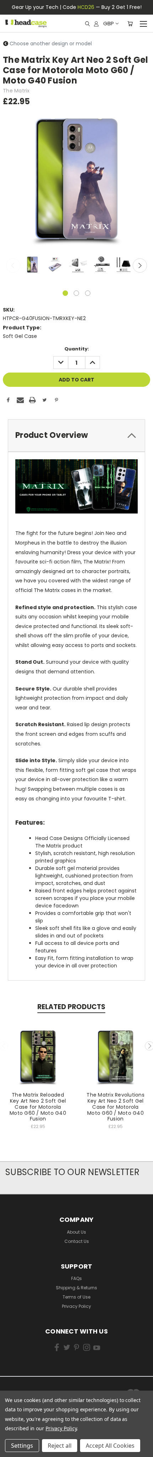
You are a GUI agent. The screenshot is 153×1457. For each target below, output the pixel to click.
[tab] (76, 435)
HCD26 (86, 7)
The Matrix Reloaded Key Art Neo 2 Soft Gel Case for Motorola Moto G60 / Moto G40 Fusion (38, 1106)
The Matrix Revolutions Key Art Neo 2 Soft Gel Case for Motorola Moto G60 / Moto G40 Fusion (115, 1106)
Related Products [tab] (71, 1007)
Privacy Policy (76, 1306)
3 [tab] (87, 293)
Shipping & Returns (76, 1288)
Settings (22, 1446)
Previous (13, 265)
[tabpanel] (31, 265)
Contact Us (76, 1241)
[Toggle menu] (143, 23)
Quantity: (76, 348)
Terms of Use (76, 1297)
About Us (76, 1232)
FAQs (76, 1278)
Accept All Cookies (110, 1446)
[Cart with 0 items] (130, 23)
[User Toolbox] (96, 23)
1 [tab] (65, 293)
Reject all (60, 1446)
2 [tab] (76, 293)
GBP (108, 23)
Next (140, 265)
